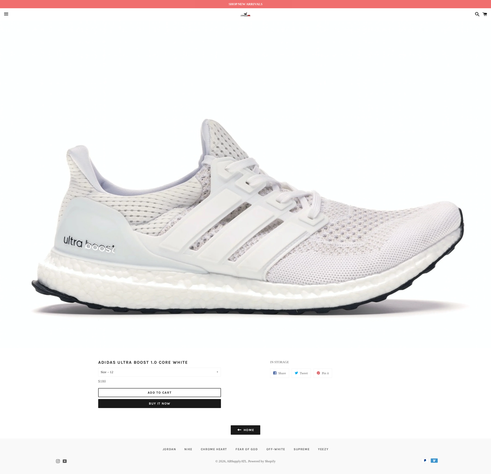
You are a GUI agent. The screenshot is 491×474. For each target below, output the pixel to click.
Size (103, 372)
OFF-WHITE (275, 449)
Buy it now (159, 403)
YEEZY (323, 449)
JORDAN (169, 449)
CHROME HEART (214, 449)
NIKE (188, 449)
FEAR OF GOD (247, 449)
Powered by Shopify (262, 461)
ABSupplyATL (237, 461)
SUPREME (302, 449)
